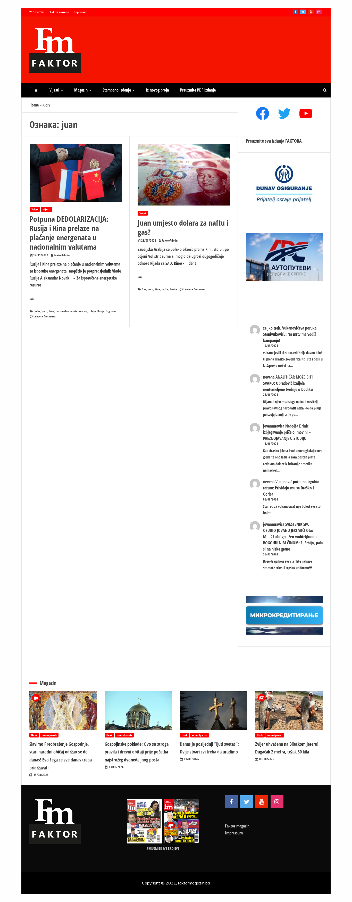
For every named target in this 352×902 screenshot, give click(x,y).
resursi (83, 311)
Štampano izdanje (117, 90)
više (32, 299)
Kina (51, 311)
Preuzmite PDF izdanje (198, 90)
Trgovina (111, 311)
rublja (92, 311)
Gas (144, 289)
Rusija (101, 311)
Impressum (80, 12)
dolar (37, 311)
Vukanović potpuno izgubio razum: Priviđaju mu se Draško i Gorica (291, 488)
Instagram (319, 12)
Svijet (34, 209)
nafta (165, 289)
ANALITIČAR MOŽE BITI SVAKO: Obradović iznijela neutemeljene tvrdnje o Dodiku (288, 383)
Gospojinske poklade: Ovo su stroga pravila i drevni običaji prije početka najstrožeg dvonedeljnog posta (137, 752)
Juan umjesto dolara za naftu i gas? (183, 227)
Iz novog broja (157, 90)
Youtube (311, 12)
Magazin (81, 90)
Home (34, 105)
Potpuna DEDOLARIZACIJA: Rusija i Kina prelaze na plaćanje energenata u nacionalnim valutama (69, 233)
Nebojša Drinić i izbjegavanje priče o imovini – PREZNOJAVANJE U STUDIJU (287, 432)
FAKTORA (293, 141)
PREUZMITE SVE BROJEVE (163, 848)
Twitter (303, 12)
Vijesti (54, 90)
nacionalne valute (67, 311)
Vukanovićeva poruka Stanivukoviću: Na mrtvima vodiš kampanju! (289, 334)
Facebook (295, 12)
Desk (34, 735)
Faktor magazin (59, 12)
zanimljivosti (49, 735)
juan (44, 311)
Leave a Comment (44, 316)
